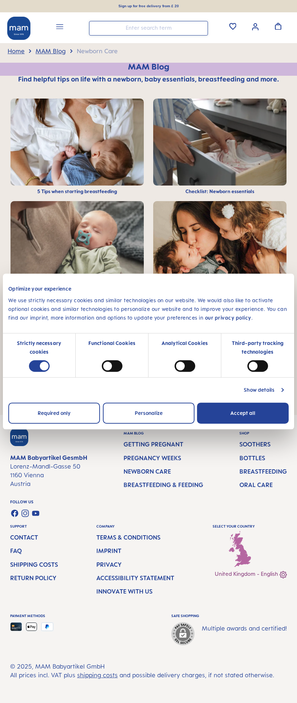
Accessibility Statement (135, 578)
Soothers (255, 444)
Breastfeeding (263, 471)
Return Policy (33, 578)
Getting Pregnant (153, 444)
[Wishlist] (233, 26)
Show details (259, 390)
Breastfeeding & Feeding (163, 484)
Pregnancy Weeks (152, 458)
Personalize (149, 413)
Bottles (252, 458)
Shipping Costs (34, 564)
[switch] (112, 366)
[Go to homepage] (18, 28)
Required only (54, 413)
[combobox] (148, 28)
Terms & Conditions (128, 537)
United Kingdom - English (247, 574)
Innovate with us (124, 591)
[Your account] (255, 26)
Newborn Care (147, 471)
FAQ (16, 550)
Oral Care (256, 484)
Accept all (242, 413)
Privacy (109, 564)
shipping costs (97, 675)
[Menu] (59, 27)
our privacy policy (228, 318)
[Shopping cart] (278, 26)
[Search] (200, 28)
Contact (24, 537)
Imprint (108, 550)
